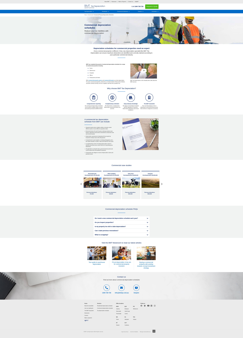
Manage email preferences (145, 331)
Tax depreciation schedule (103, 310)
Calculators (154, 11)
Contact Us (130, 1)
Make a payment (88, 317)
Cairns (126, 313)
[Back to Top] (154, 331)
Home (85, 14)
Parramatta (118, 313)
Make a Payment (122, 1)
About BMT (107, 1)
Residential (104, 11)
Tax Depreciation (88, 11)
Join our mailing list (88, 308)
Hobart (134, 319)
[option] (93, 185)
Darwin (117, 325)
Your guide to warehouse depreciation (97, 263)
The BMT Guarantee (89, 310)
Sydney (118, 308)
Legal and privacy (124, 331)
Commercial (90, 14)
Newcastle (118, 311)
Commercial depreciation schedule (105, 308)
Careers (86, 315)
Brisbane (127, 308)
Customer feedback (134, 331)
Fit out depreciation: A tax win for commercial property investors (121, 264)
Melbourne (135, 308)
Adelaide (127, 319)
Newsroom (114, 1)
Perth (117, 319)
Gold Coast (127, 311)
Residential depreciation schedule (104, 305)
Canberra (127, 325)
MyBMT (137, 1)
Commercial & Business (122, 11)
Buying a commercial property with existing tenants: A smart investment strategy (146, 265)
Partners (140, 11)
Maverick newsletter (88, 305)
